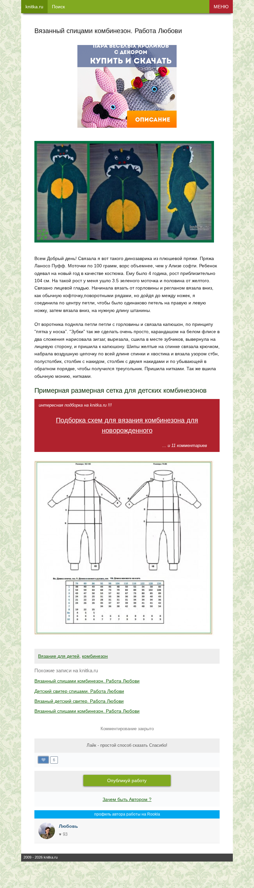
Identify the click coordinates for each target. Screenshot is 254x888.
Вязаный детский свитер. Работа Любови (79, 701)
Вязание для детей (58, 656)
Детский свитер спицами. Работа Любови (79, 691)
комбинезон (95, 656)
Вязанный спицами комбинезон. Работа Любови (87, 681)
